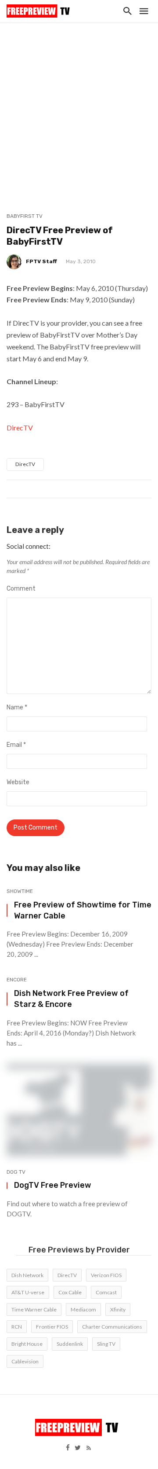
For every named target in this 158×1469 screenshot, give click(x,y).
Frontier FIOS (52, 1326)
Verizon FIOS (106, 1275)
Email (16, 745)
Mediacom (83, 1309)
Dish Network (27, 1275)
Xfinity (118, 1309)
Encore (17, 980)
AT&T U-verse (27, 1292)
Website (18, 782)
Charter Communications (112, 1326)
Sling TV (106, 1343)
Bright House (27, 1343)
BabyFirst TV (25, 216)
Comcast (106, 1292)
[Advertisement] (79, 105)
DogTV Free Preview (52, 1185)
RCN (16, 1326)
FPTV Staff (41, 261)
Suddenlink (70, 1343)
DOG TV (16, 1172)
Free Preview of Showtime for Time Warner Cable (82, 910)
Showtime (20, 891)
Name (17, 707)
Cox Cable (70, 1292)
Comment (21, 588)
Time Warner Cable (34, 1309)
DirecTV (20, 427)
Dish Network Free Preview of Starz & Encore (71, 998)
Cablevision (25, 1361)
